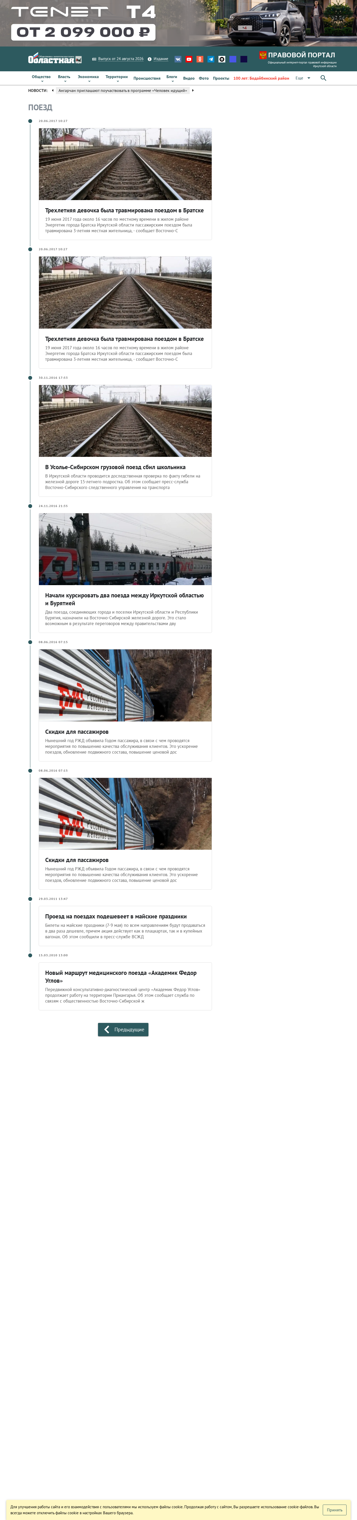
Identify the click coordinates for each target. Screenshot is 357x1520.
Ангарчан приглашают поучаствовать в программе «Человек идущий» (123, 90)
